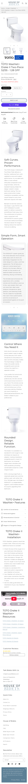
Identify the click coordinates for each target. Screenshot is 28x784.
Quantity (3, 91)
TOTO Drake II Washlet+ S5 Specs (13, 624)
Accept (23, 780)
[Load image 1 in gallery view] (7, 51)
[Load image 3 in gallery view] (21, 51)
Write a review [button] (13, 655)
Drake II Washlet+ (11, 8)
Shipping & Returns (8, 709)
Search (5, 744)
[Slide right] (17, 45)
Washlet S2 (17, 88)
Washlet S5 (6, 88)
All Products (6, 741)
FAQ (4, 728)
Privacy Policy (7, 712)
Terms (5, 715)
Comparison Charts (8, 738)
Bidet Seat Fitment (8, 734)
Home (3, 8)
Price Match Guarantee (10, 705)
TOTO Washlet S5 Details (10, 641)
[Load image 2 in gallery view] (14, 51)
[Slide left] (10, 45)
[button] (2, 3)
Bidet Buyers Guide (9, 731)
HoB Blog (6, 725)
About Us (6, 699)
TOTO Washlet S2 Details (10, 638)
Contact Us (6, 702)
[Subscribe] (23, 760)
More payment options (14, 108)
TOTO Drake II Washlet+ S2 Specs (13, 621)
